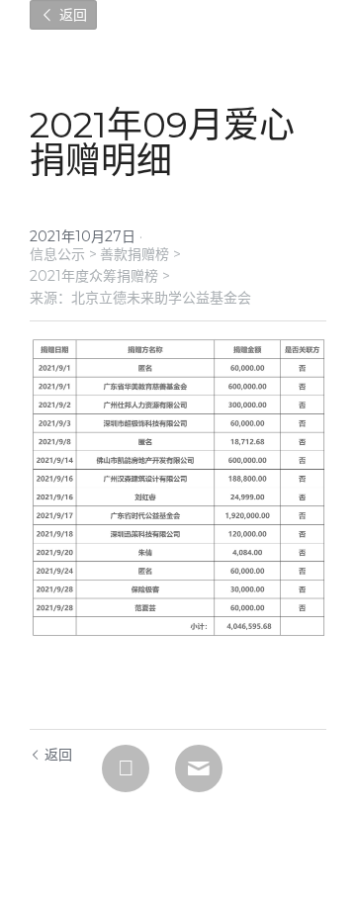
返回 (71, 15)
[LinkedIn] (125, 768)
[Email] (198, 768)
